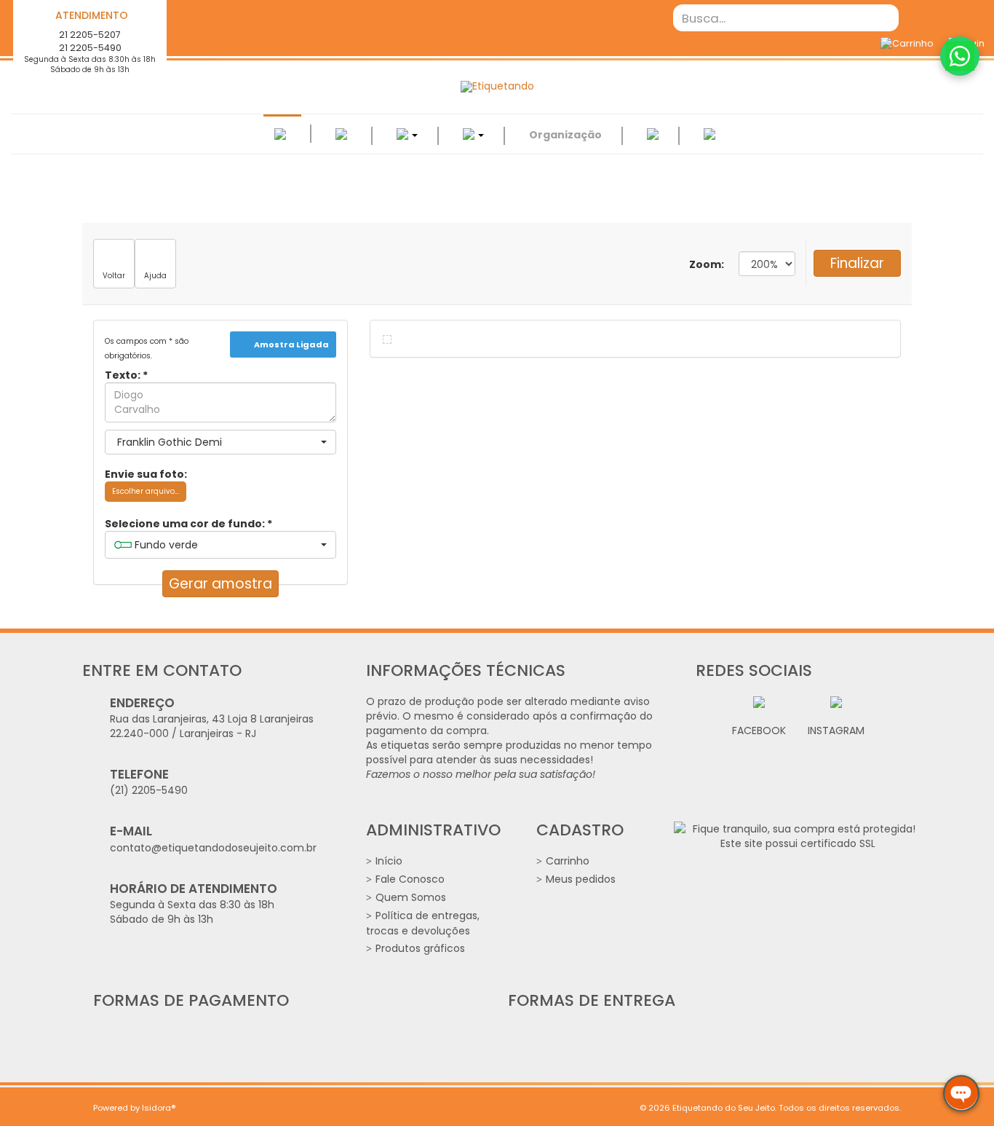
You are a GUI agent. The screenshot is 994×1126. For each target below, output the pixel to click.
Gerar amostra (220, 584)
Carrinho (567, 861)
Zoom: (706, 264)
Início (388, 861)
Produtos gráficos (420, 948)
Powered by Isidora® (134, 1108)
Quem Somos (410, 897)
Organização (565, 134)
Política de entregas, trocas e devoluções (423, 923)
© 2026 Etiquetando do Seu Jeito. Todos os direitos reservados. (770, 1108)
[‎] (652, 135)
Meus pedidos (581, 879)
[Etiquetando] (497, 86)
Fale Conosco (410, 879)
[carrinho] (907, 43)
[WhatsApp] (959, 56)
